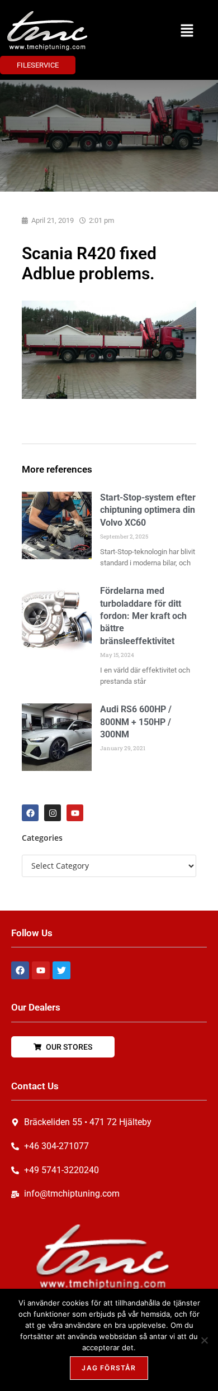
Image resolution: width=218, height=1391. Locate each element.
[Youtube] (75, 812)
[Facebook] (30, 812)
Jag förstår (109, 1368)
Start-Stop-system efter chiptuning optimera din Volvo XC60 (148, 510)
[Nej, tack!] (204, 1340)
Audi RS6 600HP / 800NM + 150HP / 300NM (136, 722)
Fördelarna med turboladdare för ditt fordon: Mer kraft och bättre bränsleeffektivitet (143, 615)
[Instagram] (52, 812)
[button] (187, 30)
